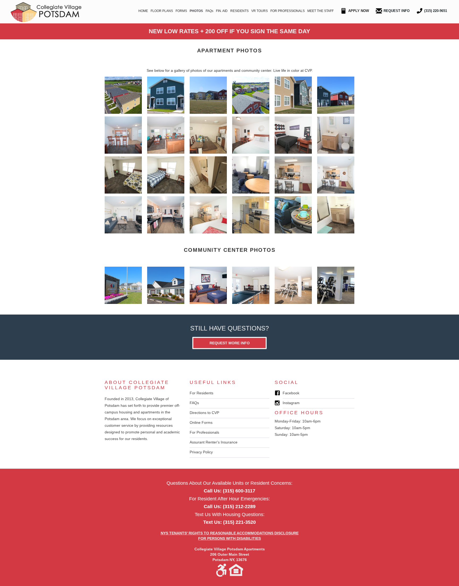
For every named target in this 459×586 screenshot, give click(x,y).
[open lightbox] (123, 95)
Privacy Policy (201, 452)
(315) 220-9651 (435, 11)
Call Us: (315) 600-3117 (229, 490)
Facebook (291, 393)
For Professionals (204, 432)
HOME (143, 11)
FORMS (181, 11)
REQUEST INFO (397, 11)
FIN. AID (222, 11)
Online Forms (201, 422)
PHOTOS (196, 11)
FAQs (209, 11)
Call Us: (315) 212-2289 (230, 506)
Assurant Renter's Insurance (213, 442)
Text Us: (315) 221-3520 (229, 522)
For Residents (201, 393)
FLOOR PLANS (162, 11)
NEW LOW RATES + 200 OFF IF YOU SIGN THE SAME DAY (229, 31)
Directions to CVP (204, 413)
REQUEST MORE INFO (230, 343)
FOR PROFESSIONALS (287, 11)
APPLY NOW (358, 11)
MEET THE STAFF (320, 11)
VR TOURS (259, 11)
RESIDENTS (239, 11)
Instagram (291, 403)
